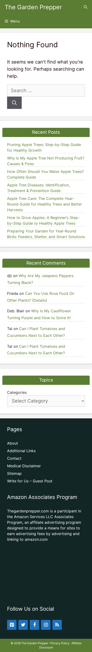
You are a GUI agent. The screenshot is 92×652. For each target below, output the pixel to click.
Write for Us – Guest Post (29, 481)
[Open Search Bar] (85, 7)
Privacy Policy (59, 643)
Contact (14, 458)
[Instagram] (45, 625)
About (12, 443)
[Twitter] (23, 625)
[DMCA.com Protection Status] (46, 592)
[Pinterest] (12, 625)
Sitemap (14, 473)
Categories (17, 392)
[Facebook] (34, 625)
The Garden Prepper (33, 7)
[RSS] (57, 625)
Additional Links (21, 450)
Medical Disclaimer (24, 465)
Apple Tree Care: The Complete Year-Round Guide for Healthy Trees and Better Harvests (44, 204)
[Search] (14, 103)
